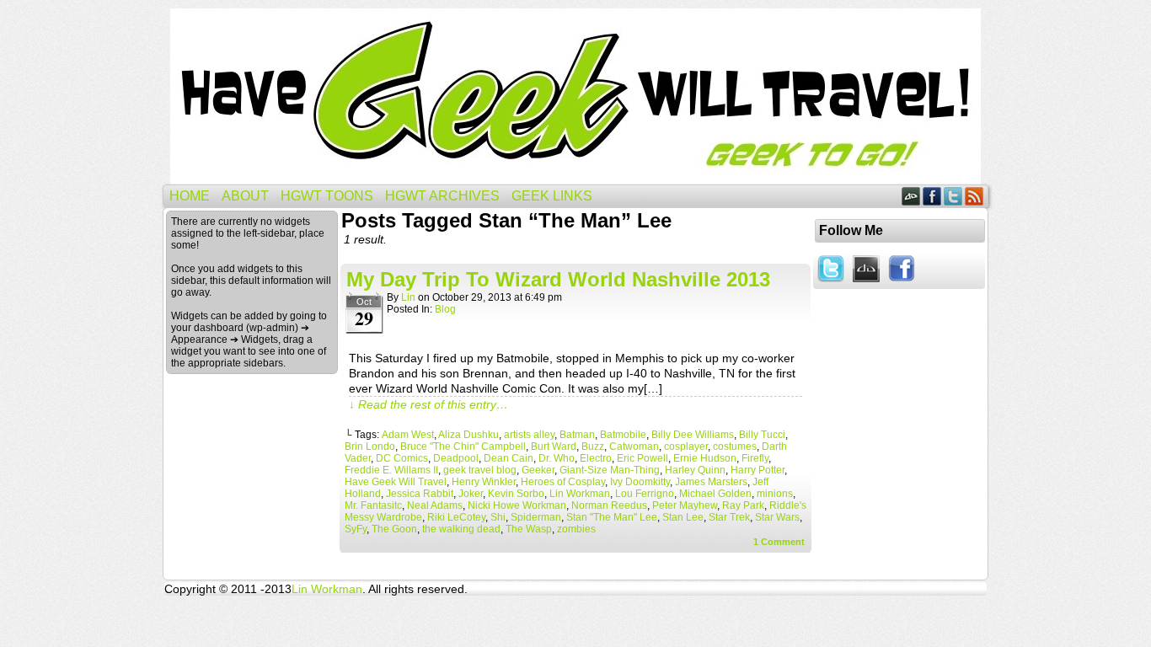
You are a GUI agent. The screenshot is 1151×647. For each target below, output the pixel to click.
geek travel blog (480, 470)
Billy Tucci (762, 435)
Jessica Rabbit (419, 494)
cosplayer (686, 446)
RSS (974, 195)
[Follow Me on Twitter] (831, 283)
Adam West (408, 435)
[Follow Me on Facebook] (901, 283)
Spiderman (536, 517)
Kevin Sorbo (516, 494)
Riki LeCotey (456, 517)
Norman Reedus (609, 505)
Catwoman (634, 446)
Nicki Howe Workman (517, 505)
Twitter (953, 195)
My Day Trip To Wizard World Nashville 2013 (558, 279)
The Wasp (529, 529)
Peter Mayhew (684, 505)
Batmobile (623, 435)
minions (775, 494)
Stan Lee (683, 517)
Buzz (592, 446)
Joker (470, 494)
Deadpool (456, 458)
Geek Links (551, 196)
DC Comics (402, 458)
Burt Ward (553, 446)
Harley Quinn (695, 470)
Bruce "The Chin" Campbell (463, 446)
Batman (577, 435)
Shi (498, 517)
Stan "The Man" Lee (611, 517)
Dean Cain (508, 458)
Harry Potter (757, 470)
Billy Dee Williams (692, 435)
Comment (779, 542)
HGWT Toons (327, 196)
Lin (408, 297)
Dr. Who (556, 458)
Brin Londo (370, 446)
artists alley (529, 435)
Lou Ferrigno (644, 494)
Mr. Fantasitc (373, 505)
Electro (596, 458)
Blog (445, 309)
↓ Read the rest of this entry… (428, 404)
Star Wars (777, 517)
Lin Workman (579, 494)
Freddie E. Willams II (391, 470)
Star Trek (729, 517)
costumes (735, 446)
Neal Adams (435, 505)
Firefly (754, 458)
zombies (576, 529)
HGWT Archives (442, 196)
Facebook (932, 195)
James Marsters (711, 482)
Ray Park (743, 505)
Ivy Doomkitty (640, 482)
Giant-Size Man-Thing (609, 470)
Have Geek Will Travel (575, 96)
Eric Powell (642, 458)
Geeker (538, 470)
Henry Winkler (484, 482)
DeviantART (911, 195)
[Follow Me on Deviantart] (866, 283)
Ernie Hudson (704, 458)
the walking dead (461, 529)
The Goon (394, 529)
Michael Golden (715, 494)
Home (189, 196)
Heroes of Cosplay (563, 482)
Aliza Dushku (468, 435)
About (245, 196)
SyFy (356, 529)
